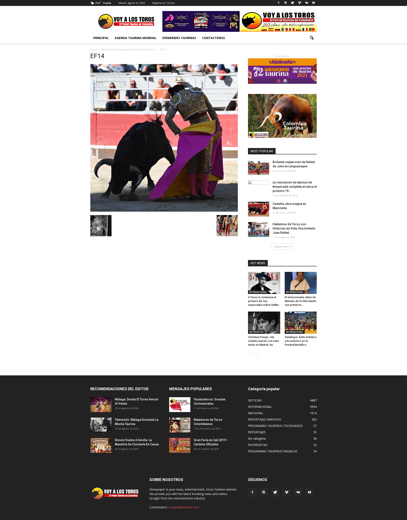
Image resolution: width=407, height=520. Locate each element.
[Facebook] (278, 3)
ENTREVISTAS (256, 331)
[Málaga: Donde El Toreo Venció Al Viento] (101, 404)
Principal (101, 38)
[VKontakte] (306, 3)
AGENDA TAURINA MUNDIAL (135, 38)
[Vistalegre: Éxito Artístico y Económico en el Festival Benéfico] (301, 323)
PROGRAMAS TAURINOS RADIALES (272, 451)
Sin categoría (257, 438)
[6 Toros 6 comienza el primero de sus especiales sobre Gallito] (264, 283)
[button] (312, 38)
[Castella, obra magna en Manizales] (258, 209)
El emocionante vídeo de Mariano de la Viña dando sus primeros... (300, 301)
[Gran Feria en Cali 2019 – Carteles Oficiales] (179, 445)
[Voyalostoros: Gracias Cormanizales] (179, 404)
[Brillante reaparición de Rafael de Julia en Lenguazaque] (258, 167)
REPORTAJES (257, 432)
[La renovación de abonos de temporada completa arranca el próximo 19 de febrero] (258, 187)
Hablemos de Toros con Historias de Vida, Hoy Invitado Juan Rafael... (294, 228)
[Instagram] (285, 3)
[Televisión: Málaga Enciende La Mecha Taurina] (101, 425)
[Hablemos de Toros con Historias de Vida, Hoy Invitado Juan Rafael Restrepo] (258, 229)
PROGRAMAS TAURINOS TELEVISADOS (275, 426)
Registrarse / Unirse (163, 2)
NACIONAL (255, 413)
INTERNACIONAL (258, 292)
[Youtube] (313, 3)
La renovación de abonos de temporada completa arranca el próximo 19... (295, 187)
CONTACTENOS (213, 38)
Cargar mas (281, 246)
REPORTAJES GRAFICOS (264, 419)
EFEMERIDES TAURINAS (179, 38)
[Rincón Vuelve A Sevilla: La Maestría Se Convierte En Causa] (101, 445)
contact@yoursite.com (184, 507)
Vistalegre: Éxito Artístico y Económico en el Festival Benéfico (300, 340)
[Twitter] (292, 3)
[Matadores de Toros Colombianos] (179, 425)
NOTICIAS (255, 400)
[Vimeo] (299, 3)
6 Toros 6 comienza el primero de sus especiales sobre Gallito (263, 301)
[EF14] (164, 210)
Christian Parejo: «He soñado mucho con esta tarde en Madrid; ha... (263, 340)
